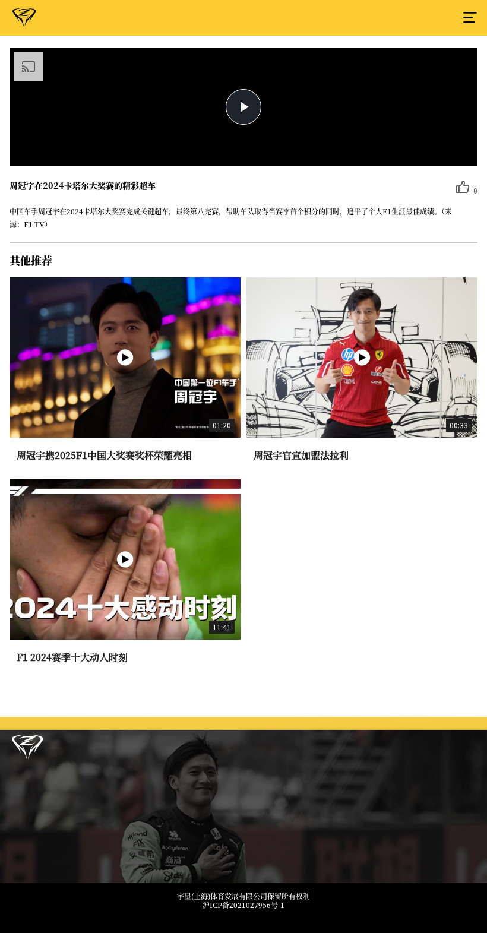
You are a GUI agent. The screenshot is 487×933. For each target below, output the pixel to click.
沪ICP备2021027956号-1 (243, 905)
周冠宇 (24, 19)
